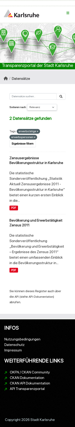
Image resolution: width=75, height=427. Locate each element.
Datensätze (21, 78)
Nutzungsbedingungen (22, 339)
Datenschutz (14, 344)
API (17, 296)
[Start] (6, 78)
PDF (13, 207)
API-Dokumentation (41, 296)
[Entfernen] (37, 131)
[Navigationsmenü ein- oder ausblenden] (67, 13)
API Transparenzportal (27, 388)
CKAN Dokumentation (27, 377)
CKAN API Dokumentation (30, 383)
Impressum (13, 350)
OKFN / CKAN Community (30, 372)
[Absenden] (61, 96)
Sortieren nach (17, 107)
